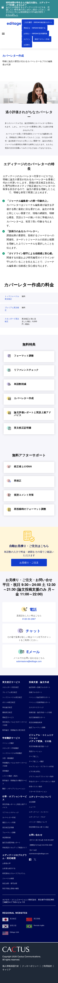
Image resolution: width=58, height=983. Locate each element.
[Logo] (14, 24)
